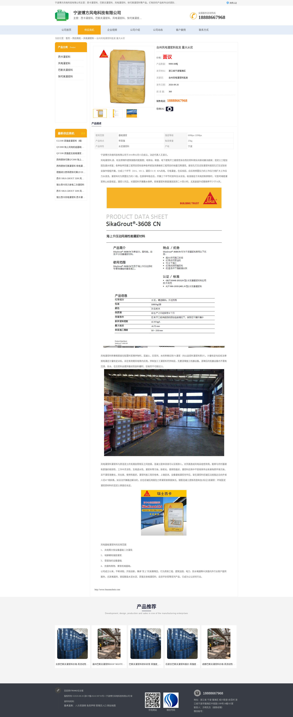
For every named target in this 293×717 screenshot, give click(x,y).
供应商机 (89, 30)
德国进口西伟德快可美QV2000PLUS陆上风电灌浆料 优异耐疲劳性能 (70, 172)
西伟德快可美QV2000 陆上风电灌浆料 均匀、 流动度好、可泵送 (70, 160)
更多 (83, 133)
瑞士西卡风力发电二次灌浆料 (70, 185)
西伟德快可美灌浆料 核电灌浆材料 (70, 166)
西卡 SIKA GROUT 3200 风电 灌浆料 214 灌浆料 (70, 191)
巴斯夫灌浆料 (65, 70)
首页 (68, 38)
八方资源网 (80, 705)
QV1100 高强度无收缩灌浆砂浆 (70, 153)
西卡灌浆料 (64, 56)
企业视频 (112, 30)
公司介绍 (135, 30)
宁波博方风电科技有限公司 (118, 696)
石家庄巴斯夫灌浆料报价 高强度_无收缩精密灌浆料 (153, 664)
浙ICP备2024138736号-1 (95, 696)
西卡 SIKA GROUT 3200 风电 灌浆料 (70, 178)
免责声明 (91, 705)
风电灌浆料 (88, 38)
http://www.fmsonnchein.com (107, 589)
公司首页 (66, 30)
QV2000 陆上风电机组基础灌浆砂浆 (70, 147)
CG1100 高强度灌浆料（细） (69, 141)
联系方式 (204, 30)
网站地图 (111, 705)
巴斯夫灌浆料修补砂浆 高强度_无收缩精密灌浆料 (115, 664)
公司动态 (158, 30)
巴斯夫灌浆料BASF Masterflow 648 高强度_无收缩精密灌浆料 (231, 664)
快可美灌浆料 (65, 76)
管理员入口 (101, 705)
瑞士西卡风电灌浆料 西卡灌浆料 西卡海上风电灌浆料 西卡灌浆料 (70, 197)
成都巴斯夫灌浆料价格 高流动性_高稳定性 (186, 664)
